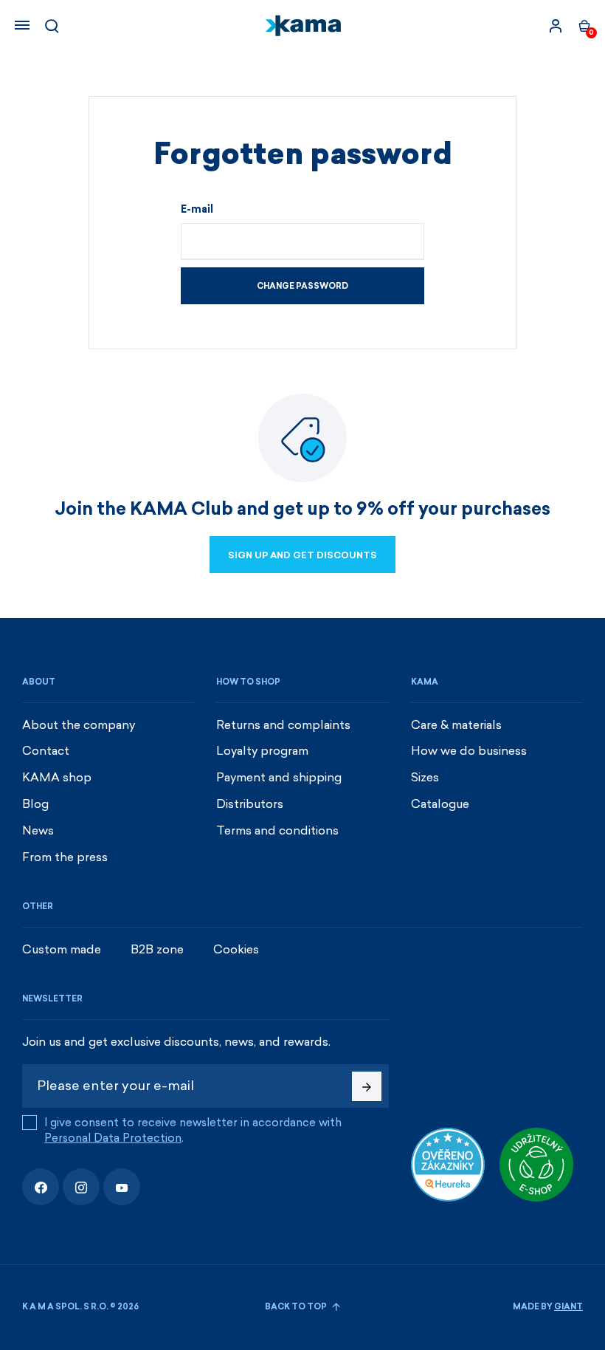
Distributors (249, 804)
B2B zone (157, 949)
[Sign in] (555, 25)
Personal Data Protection (113, 1138)
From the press (65, 857)
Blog (35, 804)
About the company (78, 725)
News (38, 830)
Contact (45, 751)
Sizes (425, 777)
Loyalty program (262, 751)
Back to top (296, 1307)
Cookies (236, 949)
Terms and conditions (277, 830)
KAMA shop (56, 777)
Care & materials (456, 725)
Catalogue (440, 804)
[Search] (51, 25)
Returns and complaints (283, 725)
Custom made (61, 949)
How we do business (469, 751)
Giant (568, 1307)
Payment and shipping (279, 777)
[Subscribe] (366, 1086)
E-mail (197, 210)
